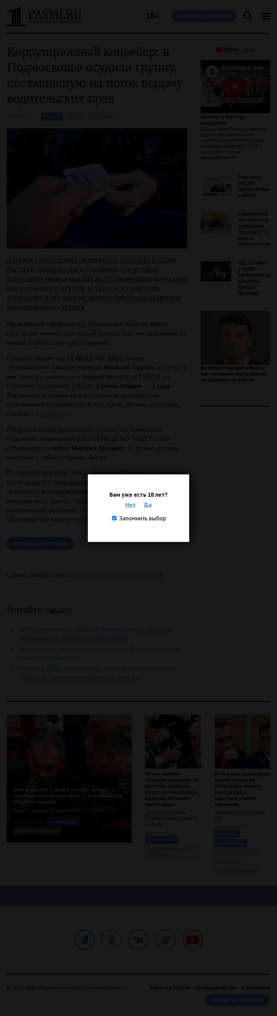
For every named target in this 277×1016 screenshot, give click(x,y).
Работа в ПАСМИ (170, 988)
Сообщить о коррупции (204, 16)
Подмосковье (103, 116)
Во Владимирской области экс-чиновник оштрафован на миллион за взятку (234, 374)
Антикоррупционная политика (168, 851)
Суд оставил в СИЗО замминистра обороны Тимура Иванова (254, 278)
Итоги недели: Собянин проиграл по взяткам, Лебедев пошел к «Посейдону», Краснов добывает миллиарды (172, 789)
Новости (52, 116)
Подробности (231, 842)
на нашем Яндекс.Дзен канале (118, 574)
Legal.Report (54, 413)
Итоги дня (227, 833)
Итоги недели (63, 821)
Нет (130, 504)
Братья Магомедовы (237, 852)
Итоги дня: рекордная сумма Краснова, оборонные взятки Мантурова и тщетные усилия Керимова (242, 789)
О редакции (255, 988)
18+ (152, 16)
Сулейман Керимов (236, 870)
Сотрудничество (215, 988)
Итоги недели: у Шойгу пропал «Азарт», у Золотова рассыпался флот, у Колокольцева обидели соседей (68, 796)
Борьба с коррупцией (38, 830)
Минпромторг (231, 861)
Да (148, 504)
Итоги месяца (162, 839)
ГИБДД (76, 116)
